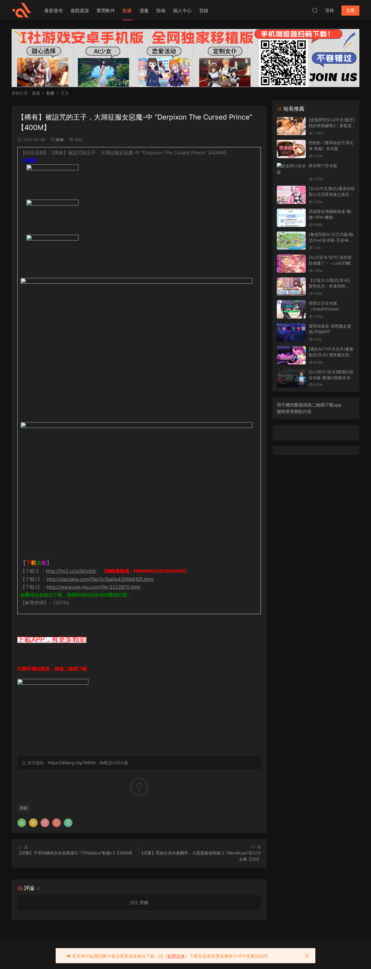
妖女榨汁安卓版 (323, 165)
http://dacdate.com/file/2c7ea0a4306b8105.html (100, 579)
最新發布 (53, 10)
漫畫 (144, 10)
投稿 (161, 10)
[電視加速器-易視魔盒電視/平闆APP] (291, 332)
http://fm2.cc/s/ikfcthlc (71, 571)
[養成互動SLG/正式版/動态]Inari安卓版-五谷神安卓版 (331, 240)
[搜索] (315, 10)
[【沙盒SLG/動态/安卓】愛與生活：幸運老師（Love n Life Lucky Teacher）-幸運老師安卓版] (291, 286)
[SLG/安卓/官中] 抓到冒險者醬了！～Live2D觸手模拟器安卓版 (331, 263)
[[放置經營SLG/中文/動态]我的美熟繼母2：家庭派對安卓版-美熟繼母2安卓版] (291, 126)
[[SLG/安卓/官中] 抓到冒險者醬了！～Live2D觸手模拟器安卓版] (291, 263)
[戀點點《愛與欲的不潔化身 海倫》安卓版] (291, 149)
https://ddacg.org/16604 (72, 762)
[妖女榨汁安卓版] (291, 169)
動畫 (127, 10)
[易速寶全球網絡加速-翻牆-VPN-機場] (291, 218)
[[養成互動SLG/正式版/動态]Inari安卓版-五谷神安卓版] (291, 241)
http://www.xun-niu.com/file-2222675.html (93, 587)
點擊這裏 (176, 956)
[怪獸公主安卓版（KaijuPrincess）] (291, 309)
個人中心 (182, 10)
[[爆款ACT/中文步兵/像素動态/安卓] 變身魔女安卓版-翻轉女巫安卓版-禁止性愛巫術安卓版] (291, 355)
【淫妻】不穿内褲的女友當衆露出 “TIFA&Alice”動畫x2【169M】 (75, 852)
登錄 (203, 10)
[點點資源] (22, 10)
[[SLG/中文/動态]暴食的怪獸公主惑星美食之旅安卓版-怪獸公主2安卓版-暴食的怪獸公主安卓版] (291, 195)
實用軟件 (106, 10)
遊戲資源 (79, 10)
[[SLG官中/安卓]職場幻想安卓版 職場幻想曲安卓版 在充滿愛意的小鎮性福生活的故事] (291, 378)
